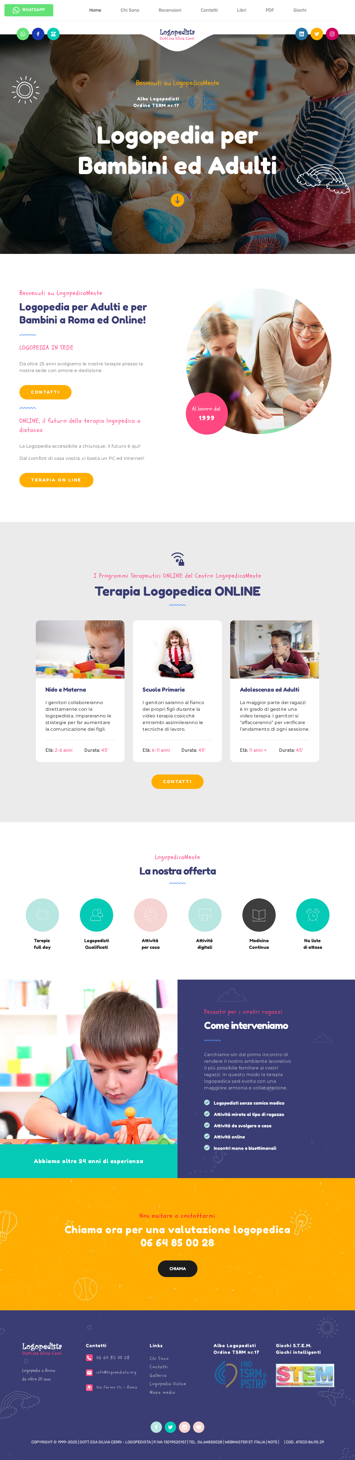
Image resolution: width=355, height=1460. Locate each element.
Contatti (159, 1367)
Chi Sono (159, 1358)
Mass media (162, 1392)
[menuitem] (95, 10)
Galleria (158, 1375)
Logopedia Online (168, 1384)
